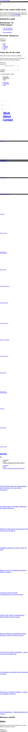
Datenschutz (6, 78)
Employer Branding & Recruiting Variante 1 (14, 463)
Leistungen (6, 460)
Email (1, 39)
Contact (8, 108)
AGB (4, 79)
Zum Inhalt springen (5, 0)
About (7, 104)
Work (6, 100)
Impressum (5, 77)
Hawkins (3, 454)
